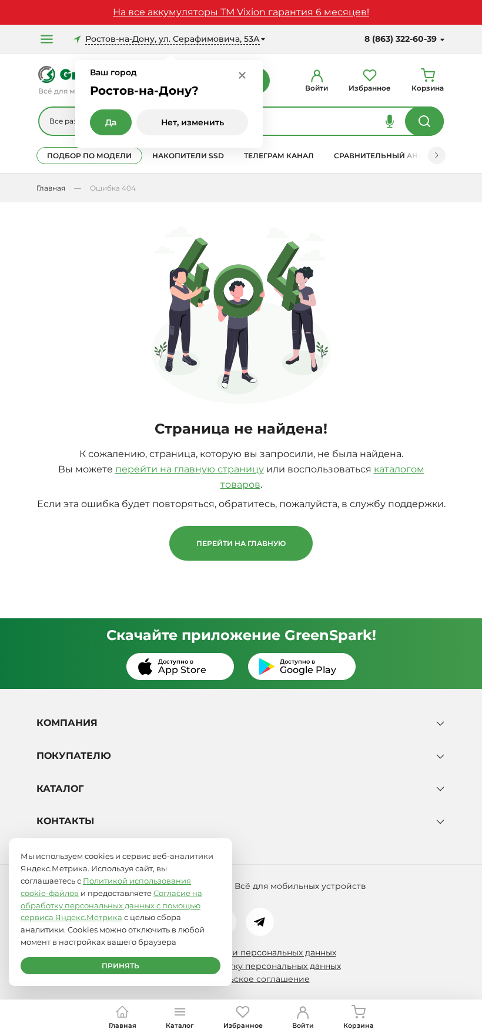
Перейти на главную (241, 543)
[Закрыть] (242, 75)
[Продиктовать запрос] (389, 121)
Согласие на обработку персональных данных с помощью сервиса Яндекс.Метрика (111, 905)
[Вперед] (437, 155)
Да (110, 122)
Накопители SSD (188, 155)
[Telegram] (260, 922)
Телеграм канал (279, 155)
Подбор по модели (89, 155)
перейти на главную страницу (189, 469)
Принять (120, 965)
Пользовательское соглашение (241, 979)
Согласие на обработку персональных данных (241, 966)
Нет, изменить (192, 122)
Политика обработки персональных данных (241, 952)
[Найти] (424, 121)
